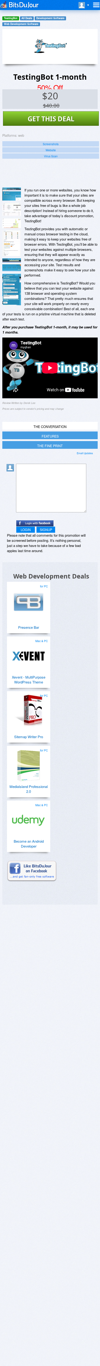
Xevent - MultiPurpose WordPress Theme (28, 679)
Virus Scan (51, 156)
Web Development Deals (51, 576)
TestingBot (10, 18)
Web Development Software (21, 24)
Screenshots (51, 144)
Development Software (50, 18)
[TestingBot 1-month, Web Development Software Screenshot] (11, 223)
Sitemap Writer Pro (28, 736)
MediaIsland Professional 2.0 (29, 789)
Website (51, 150)
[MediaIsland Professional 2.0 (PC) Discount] (28, 763)
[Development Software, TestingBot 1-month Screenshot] (11, 289)
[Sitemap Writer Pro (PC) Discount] (28, 709)
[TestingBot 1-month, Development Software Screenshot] (11, 243)
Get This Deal (51, 118)
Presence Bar (28, 627)
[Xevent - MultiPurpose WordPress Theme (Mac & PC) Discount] (28, 654)
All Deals (26, 18)
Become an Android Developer (29, 843)
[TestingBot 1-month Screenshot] (11, 194)
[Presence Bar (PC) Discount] (28, 599)
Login (26, 529)
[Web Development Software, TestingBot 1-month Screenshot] (11, 264)
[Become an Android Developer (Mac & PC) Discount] (28, 818)
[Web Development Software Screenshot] (11, 209)
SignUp (46, 529)
